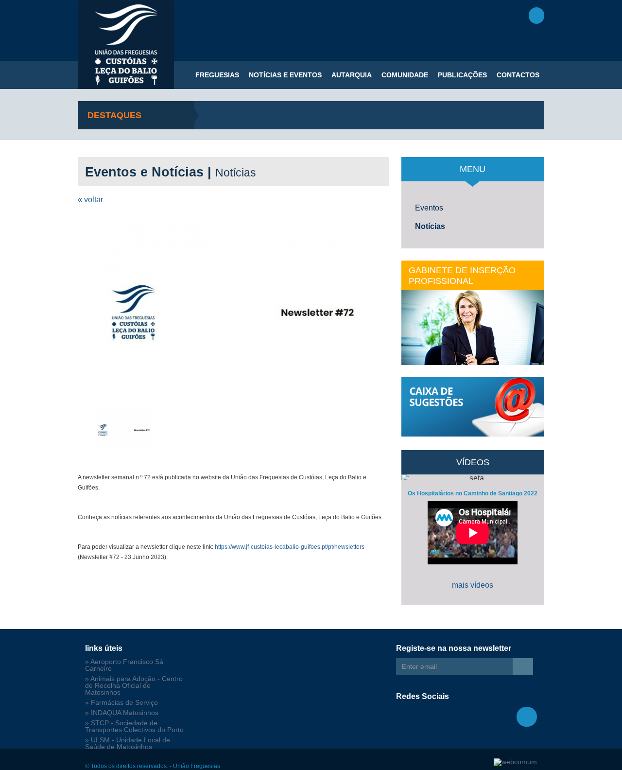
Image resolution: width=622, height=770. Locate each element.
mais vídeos (472, 585)
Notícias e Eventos (285, 75)
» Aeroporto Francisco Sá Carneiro (124, 665)
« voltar (90, 199)
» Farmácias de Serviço (121, 702)
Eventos (429, 208)
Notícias (430, 226)
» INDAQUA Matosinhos (121, 713)
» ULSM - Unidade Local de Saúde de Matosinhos (127, 743)
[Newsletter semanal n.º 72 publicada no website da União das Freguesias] (233, 307)
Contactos (518, 75)
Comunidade (404, 75)
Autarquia (351, 75)
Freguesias (217, 75)
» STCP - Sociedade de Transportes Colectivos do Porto (134, 726)
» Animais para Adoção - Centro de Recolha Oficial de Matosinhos (134, 685)
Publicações (462, 75)
